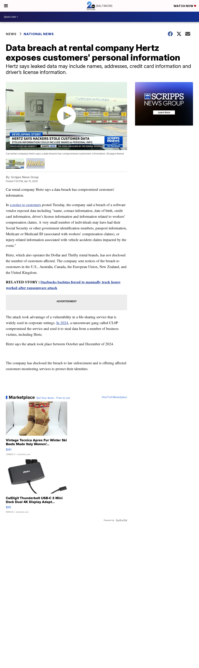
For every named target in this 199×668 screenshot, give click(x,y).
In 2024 (62, 322)
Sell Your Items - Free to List (53, 398)
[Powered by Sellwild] (121, 520)
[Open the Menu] (6, 6)
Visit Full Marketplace (114, 397)
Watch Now (184, 6)
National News (39, 34)
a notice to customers (25, 204)
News (11, 34)
